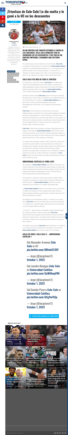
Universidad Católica (58, 66)
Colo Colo (59, 64)
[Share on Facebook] (2, 9)
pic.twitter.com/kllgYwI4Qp (42, 297)
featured (10, 77)
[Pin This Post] (2, 17)
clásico (10, 73)
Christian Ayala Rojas (14, 42)
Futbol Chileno (11, 79)
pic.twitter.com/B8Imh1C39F (43, 250)
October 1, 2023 (36, 260)
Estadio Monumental (13, 75)
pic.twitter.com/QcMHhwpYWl (43, 273)
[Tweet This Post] (2, 13)
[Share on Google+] (2, 21)
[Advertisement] (36, 411)
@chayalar (14, 45)
